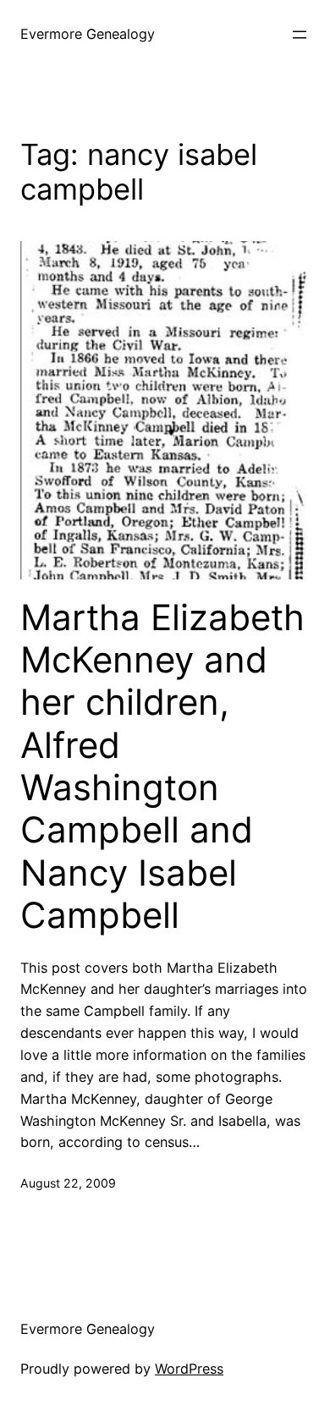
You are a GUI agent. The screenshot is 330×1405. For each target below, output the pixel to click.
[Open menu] (299, 35)
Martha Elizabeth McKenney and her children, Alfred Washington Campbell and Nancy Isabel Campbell (162, 766)
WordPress (189, 1368)
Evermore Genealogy (87, 33)
